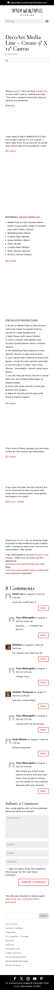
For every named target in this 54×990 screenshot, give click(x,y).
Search (43, 916)
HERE (8, 490)
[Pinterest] (41, 979)
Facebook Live (12, 949)
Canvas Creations (14, 928)
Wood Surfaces (13, 965)
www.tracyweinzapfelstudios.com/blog (25, 570)
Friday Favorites (13, 953)
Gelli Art (9, 944)
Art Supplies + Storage (17, 936)
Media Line (41, 91)
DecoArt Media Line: (29, 217)
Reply (43, 608)
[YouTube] (34, 979)
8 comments (11, 54)
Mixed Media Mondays (16, 961)
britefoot (17, 645)
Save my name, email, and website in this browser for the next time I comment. (25, 872)
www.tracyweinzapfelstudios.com (22, 564)
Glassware (10, 932)
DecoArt (16, 91)
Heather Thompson (23, 692)
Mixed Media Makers (16, 957)
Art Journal (11, 924)
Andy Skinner (19, 739)
